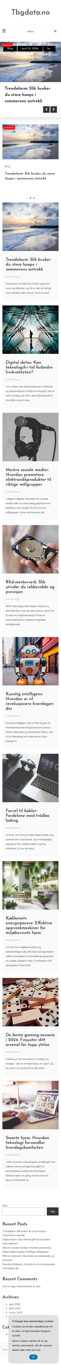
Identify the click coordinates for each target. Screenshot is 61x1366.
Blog (10, 48)
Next (53, 109)
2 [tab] (30, 198)
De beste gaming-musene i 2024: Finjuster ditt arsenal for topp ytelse (30, 1040)
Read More (20, 109)
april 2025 (14, 1308)
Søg (4, 1205)
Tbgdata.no (30, 12)
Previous (46, 109)
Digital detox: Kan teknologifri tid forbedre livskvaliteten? (28, 95)
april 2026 (14, 1304)
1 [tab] (27, 198)
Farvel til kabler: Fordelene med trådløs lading (27, 816)
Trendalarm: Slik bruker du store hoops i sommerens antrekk (28, 265)
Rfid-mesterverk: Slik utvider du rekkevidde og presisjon (30, 587)
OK (33, 1357)
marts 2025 (15, 1312)
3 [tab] (34, 198)
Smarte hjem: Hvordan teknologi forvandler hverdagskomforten (27, 1143)
